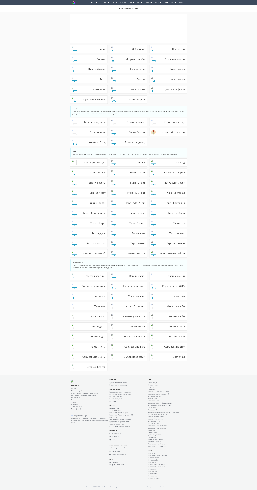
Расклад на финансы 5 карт (157, 428)
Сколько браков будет (116, 424)
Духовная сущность (154, 435)
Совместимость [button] (169, 2)
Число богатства (153, 458)
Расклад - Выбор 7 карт (156, 417)
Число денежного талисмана (157, 455)
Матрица (123, 2)
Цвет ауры (113, 417)
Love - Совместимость (118, 454)
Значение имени (77, 407)
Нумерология (75, 398)
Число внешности (154, 478)
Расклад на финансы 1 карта (157, 426)
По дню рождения (115, 399)
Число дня (151, 453)
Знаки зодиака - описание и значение (84, 393)
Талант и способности (155, 439)
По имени (112, 401)
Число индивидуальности (156, 465)
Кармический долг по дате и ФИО (121, 415)
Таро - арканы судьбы (118, 448)
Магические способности (156, 444)
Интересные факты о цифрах (119, 426)
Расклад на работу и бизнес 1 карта (160, 403)
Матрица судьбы (77, 391)
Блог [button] (106, 2)
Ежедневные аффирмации (157, 446)
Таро (73, 400)
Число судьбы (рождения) (156, 467)
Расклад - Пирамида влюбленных (159, 405)
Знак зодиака (152, 399)
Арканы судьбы (153, 383)
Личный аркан (153, 385)
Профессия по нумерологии (119, 422)
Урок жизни (152, 437)
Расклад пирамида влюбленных (120, 394)
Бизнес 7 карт (152, 408)
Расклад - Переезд (154, 421)
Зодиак (73, 402)
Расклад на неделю (154, 396)
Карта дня (151, 389)
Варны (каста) (76, 409)
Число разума (152, 474)
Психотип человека (154, 442)
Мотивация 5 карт (154, 410)
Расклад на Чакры (154, 401)
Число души (152, 469)
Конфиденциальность (117, 465)
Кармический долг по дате (118, 413)
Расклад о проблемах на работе (158, 392)
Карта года (151, 430)
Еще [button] (180, 2)
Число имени (152, 471)
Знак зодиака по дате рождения (120, 419)
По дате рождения (115, 396)
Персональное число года (118, 385)
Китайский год (114, 408)
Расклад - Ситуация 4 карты (157, 414)
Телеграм (114, 440)
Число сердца (152, 476)
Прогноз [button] (148, 2)
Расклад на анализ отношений (120, 392)
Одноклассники (116, 433)
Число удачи (152, 462)
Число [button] (157, 2)
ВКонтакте (115, 436)
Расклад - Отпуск (153, 423)
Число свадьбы (153, 460)
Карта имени (152, 433)
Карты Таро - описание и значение (83, 395)
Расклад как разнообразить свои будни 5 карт (163, 412)
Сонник (114, 2)
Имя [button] (131, 2)
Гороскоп (74, 404)
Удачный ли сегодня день (118, 383)
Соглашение (113, 462)
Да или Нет (151, 387)
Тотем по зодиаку (115, 410)
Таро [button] (139, 2)
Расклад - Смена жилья (155, 419)
